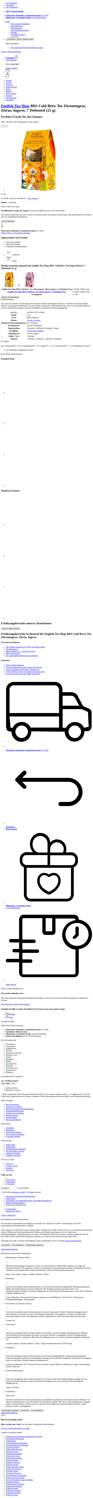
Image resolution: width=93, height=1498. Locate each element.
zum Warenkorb (12, 7)
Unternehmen (11, 1209)
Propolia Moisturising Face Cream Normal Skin (24, 667)
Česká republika (27, 1480)
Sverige (17, 1456)
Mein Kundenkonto (13, 1120)
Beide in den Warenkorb (10, 297)
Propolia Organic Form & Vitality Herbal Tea (23, 674)
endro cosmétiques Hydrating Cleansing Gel (23, 669)
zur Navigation (11, 3)
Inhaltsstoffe (10, 1147)
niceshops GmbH (18, 1192)
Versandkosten (16, 28)
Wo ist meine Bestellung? (20, 24)
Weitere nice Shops (13, 1211)
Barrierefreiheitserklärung (15, 1203)
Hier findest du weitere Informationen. (15, 1004)
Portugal (18, 1491)
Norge (15, 1495)
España (16, 1447)
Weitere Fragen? (12, 1115)
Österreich (20, 1439)
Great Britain (23, 1445)
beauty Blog (10, 1145)
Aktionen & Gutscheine (15, 1113)
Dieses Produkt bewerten (10, 629)
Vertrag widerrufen (8, 1215)
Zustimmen (6, 1245)
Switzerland (21, 1475)
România (18, 1454)
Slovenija (19, 1450)
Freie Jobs (10, 1170)
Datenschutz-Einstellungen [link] (16, 1205)
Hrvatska (18, 1458)
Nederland (20, 1484)
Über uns (9, 1164)
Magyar (17, 1462)
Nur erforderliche (18, 1245)
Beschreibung (8, 299)
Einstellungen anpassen (34, 1245)
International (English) (33, 1437)
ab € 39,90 (27, 15)
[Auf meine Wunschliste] (2, 223)
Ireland (16, 1482)
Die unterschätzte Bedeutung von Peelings (22, 656)
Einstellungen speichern (10, 1410)
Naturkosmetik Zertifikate (15, 1149)
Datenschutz (10, 1198)
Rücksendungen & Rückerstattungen (20, 1109)
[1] (16, 345)
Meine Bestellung (12, 1105)
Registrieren (10, 1130)
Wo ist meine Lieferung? (15, 1134)
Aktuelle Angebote (13, 1153)
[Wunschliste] (8, 72)
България (19, 1467)
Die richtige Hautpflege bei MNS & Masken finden (25, 647)
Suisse (15, 1471)
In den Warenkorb (8, 221)
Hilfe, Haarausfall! (13, 653)
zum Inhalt (10, 5)
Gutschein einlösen (13, 1136)
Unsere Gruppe (12, 1166)
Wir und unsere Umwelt (15, 1151)
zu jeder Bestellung (26, 18)
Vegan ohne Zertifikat (35, 331)
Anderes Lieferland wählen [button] (11, 1432)
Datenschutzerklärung (73, 1241)
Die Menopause (12, 649)
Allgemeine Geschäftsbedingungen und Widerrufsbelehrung (29, 1201)
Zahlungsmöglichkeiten (20, 30)
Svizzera (18, 1473)
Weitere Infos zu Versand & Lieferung (15, 233)
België (15, 1488)
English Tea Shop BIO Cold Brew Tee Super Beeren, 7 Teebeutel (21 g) (37, 292)
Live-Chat (14, 37)
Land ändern (24, 1188)
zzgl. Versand (32, 198)
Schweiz (18, 1469)
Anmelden (10, 1128)
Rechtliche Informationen (12, 354)
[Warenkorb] (49, 75)
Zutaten (6, 341)
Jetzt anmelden (11, 60)
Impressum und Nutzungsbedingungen (20, 1196)
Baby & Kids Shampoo (15, 665)
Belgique (18, 1486)
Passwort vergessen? (14, 1132)
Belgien (17, 1493)
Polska (15, 1460)
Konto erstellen (11, 68)
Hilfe (8, 22)
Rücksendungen (17, 26)
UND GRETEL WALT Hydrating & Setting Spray (25, 672)
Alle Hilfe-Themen (18, 35)
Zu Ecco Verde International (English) (15, 1428)
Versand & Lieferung (14, 1107)
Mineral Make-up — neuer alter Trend (20, 651)
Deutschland (22, 1443)
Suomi (15, 1465)
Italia (14, 1441)
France (16, 1452)
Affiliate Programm (13, 1155)
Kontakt (14, 32)
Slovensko (20, 1478)
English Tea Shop (15, 106)
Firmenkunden (11, 1118)
